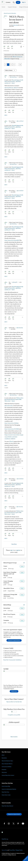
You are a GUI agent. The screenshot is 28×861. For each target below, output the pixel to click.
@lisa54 (16, 87)
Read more (14, 691)
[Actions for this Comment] (22, 111)
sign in (12, 550)
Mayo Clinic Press (5, 792)
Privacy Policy (12, 850)
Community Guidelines (6, 766)
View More (14, 544)
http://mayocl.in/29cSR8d (12, 429)
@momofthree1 (9, 87)
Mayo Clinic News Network (7, 806)
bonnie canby (18, 25)
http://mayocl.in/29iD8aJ (11, 423)
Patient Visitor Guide (6, 795)
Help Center (4, 772)
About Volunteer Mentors (7, 763)
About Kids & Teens (8, 588)
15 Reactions (6, 50)
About (3, 755)
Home (3, 7)
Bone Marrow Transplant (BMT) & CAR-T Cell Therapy (9, 573)
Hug (12, 48)
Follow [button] (22, 566)
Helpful (8, 48)
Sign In (23, 2)
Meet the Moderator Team (7, 760)
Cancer (5, 566)
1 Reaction (7, 154)
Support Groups (12, 7)
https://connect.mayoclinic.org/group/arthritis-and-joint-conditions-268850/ (14, 436)
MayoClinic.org (5, 839)
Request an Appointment (14, 814)
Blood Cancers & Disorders (9, 13)
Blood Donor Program (9, 614)
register (18, 550)
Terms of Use (4, 850)
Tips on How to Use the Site (14, 701)
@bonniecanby (20, 327)
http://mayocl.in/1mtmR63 (12, 240)
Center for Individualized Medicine (9, 789)
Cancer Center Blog (6, 786)
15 (20, 64)
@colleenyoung (13, 77)
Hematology (6, 608)
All (24, 562)
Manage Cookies (19, 850)
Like (4, 48)
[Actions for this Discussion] (23, 47)
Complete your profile (14, 715)
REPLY (6, 115)
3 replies (6, 387)
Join (18, 2)
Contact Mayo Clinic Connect (8, 775)
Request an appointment (14, 640)
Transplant (6, 620)
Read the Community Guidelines (12, 660)
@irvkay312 (14, 282)
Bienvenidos (14, 736)
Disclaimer (4, 769)
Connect (7, 2)
